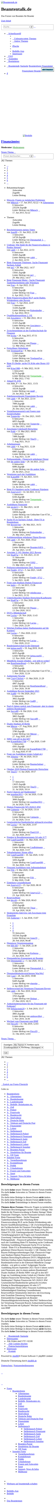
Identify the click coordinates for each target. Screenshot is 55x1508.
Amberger (15, 918)
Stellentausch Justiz (32, 1434)
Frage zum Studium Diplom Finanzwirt (24, 582)
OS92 (32, 562)
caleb (13, 250)
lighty (13, 585)
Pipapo (33, 343)
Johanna (14, 756)
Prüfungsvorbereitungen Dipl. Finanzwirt (25, 567)
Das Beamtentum (14, 1501)
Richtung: (26, 1047)
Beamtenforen (18, 1391)
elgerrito (34, 983)
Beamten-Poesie (25, 1444)
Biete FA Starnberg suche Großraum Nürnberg (27, 489)
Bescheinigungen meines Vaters (21, 230)
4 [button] (7, 175)
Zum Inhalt (6, 21)
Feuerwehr (23, 1408)
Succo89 (14, 711)
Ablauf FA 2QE (14, 381)
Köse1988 (15, 368)
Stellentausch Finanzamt (34, 1431)
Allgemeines (48, 202)
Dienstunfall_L (36, 240)
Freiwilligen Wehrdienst (17, 348)
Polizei (21, 1406)
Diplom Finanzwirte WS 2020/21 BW (24, 807)
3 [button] (7, 173)
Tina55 (33, 439)
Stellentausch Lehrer (33, 1439)
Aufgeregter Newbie (16, 676)
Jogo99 (14, 232)
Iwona (13, 335)
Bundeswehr (23, 1411)
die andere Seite (18, 461)
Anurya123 (16, 492)
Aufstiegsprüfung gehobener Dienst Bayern (26, 537)
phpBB (15, 1356)
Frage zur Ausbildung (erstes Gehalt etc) (25, 754)
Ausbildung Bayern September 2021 (23, 691)
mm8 (32, 391)
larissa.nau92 (16, 648)
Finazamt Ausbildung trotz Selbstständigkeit (26, 867)
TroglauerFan (17, 351)
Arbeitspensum (13, 444)
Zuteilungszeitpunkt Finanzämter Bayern (25, 396)
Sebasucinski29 (18, 1008)
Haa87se (14, 555)
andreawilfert (36, 1016)
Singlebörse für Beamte (28, 1446)
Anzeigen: (8, 1044)
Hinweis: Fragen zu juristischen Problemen (26, 200)
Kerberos (34, 953)
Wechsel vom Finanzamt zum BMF (22, 1021)
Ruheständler (36, 310)
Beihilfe (10, 1493)
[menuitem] (24, 38)
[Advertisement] (27, 104)
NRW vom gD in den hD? (18, 739)
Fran (13, 285)
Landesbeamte (24, 1398)
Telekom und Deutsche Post (30, 1419)
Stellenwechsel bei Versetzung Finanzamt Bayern (29, 988)
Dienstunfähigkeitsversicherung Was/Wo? (25, 973)
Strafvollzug (23, 1413)
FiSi (12, 870)
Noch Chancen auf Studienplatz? (21, 792)
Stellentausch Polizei (33, 1429)
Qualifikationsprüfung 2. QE (19, 315)
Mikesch (14, 202)
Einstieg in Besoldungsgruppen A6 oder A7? (27, 837)
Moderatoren (18, 147)
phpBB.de (32, 1361)
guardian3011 (17, 794)
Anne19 (33, 938)
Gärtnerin (15, 809)
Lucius (14, 615)
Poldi (13, 431)
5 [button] (7, 178)
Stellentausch (24, 1426)
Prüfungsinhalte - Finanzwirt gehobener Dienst (27, 459)
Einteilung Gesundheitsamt (19, 882)
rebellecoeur (35, 593)
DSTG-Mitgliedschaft (16, 613)
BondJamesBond (18, 663)
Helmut (33, 998)
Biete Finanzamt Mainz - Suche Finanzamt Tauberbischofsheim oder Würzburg (26, 281)
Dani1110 (34, 832)
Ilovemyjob (16, 524)
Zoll (20, 1403)
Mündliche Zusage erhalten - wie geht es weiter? (28, 661)
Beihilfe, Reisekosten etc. (29, 1401)
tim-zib (14, 900)
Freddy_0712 (17, 570)
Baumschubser (36, 764)
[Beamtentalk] (9, 2)
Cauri (13, 976)
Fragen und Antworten (28, 1464)
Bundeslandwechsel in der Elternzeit (23, 645)
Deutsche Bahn (25, 1416)
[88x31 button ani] (47, 71)
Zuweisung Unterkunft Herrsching (22, 429)
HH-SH (14, 945)
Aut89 (13, 693)
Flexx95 (14, 1024)
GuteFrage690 (17, 840)
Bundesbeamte (24, 1396)
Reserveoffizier (13, 898)
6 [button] (7, 180)
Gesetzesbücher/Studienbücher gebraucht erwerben (29, 822)
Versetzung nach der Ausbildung (21, 474)
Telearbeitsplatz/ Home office (20, 852)
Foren (9, 1388)
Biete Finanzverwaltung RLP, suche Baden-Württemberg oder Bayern (26, 299)
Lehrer (21, 1424)
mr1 (12, 267)
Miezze (14, 726)
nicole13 (14, 507)
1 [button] (7, 168)
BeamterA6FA (36, 547)
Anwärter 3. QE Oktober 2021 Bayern (24, 552)
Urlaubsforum (24, 1461)
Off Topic (22, 1449)
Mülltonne (22, 1471)
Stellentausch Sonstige (34, 1441)
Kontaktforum (24, 1456)
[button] (7, 165)
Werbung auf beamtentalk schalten (22, 1484)
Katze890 (15, 477)
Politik (21, 1459)
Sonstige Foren (19, 1451)
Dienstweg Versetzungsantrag (20, 943)
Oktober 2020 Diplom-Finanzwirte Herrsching (27, 769)
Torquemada (35, 376)
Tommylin (15, 416)
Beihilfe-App (12, 1491)
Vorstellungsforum (26, 1454)
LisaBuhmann (36, 847)
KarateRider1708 (18, 741)
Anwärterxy (16, 318)
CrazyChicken (17, 678)
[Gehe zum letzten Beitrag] (39, 210)
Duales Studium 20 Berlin (18, 724)
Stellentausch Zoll (32, 1436)
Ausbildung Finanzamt (17, 504)
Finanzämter (10, 141)
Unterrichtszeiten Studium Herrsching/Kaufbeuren (29, 598)
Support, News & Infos (28, 1469)
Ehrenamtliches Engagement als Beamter (25, 958)
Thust (32, 908)
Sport (20, 1466)
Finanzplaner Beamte (31, 71)
